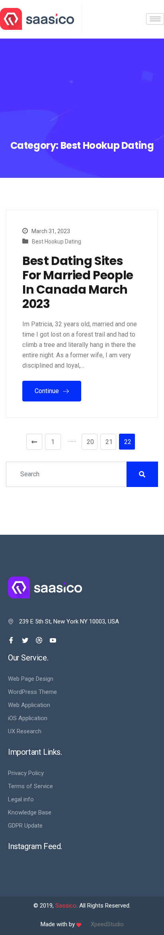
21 (109, 442)
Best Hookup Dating (56, 241)
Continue (48, 391)
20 (90, 442)
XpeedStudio (107, 924)
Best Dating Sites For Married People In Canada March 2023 (77, 282)
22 (127, 442)
